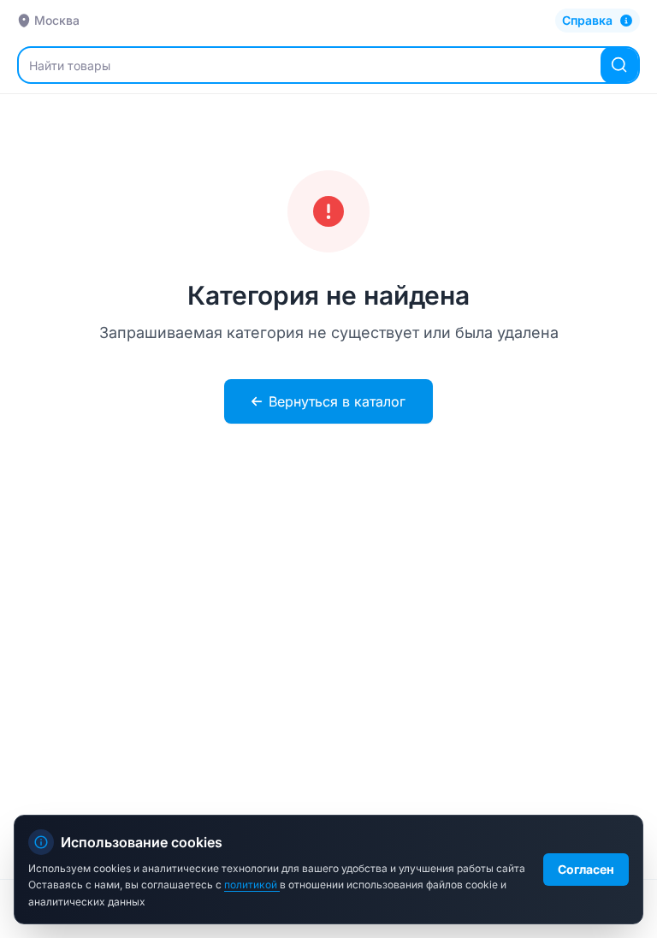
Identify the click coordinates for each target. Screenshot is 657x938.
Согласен (586, 869)
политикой (252, 884)
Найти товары (69, 65)
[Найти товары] (619, 65)
